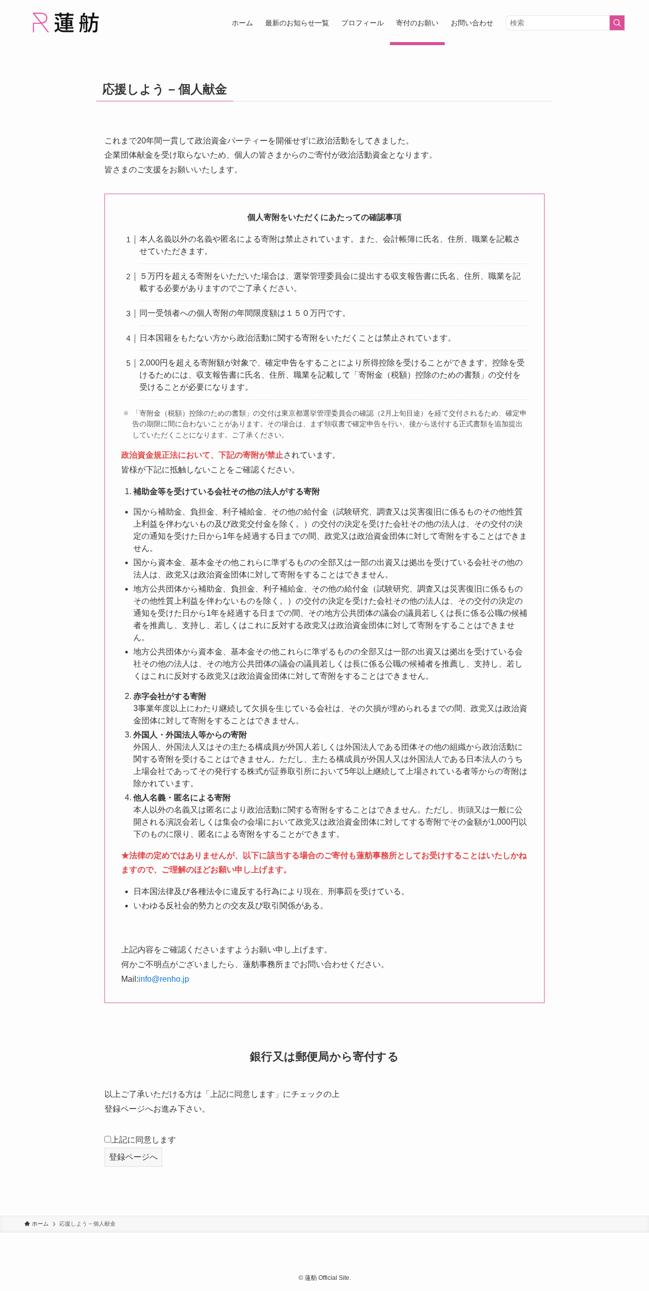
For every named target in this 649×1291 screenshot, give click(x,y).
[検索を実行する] (617, 22)
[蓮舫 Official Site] (65, 22)
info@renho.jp (163, 979)
